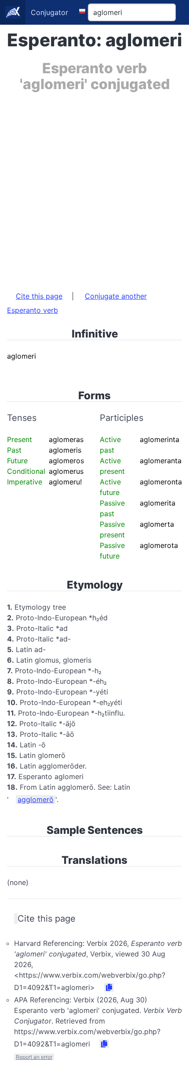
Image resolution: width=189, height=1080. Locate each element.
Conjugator (49, 12)
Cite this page (39, 296)
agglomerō (36, 799)
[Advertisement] (94, 187)
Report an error (34, 1057)
